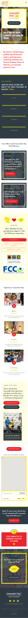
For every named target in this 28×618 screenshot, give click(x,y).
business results (11, 407)
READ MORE (10, 173)
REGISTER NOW (14, 577)
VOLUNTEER (14, 130)
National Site (16, 603)
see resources (11, 201)
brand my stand (14, 448)
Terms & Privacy (14, 610)
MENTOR (14, 108)
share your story (11, 402)
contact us (14, 520)
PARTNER (14, 119)
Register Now (14, 23)
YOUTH (14, 98)
